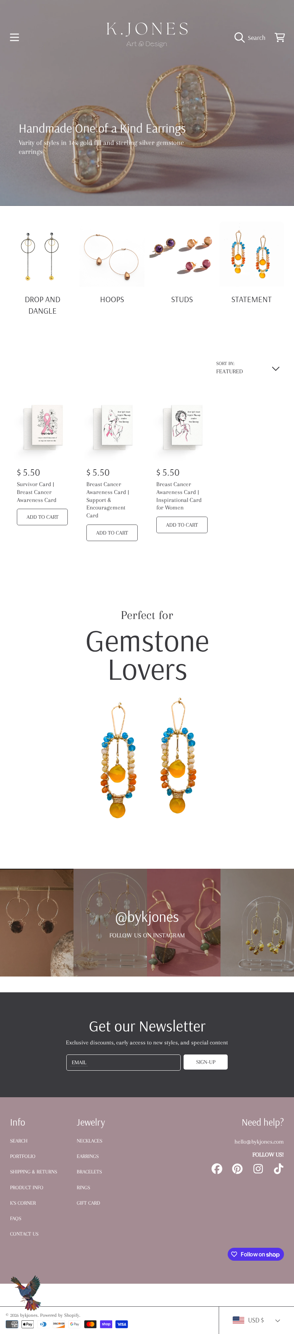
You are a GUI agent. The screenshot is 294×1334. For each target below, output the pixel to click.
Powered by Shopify (59, 1315)
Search (19, 1141)
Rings (83, 1187)
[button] (14, 37)
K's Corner (23, 1203)
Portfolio (22, 1156)
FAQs (15, 1218)
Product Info (26, 1187)
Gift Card (88, 1203)
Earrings (88, 1156)
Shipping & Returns (33, 1171)
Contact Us (24, 1234)
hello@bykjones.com (259, 1141)
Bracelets (89, 1171)
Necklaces (89, 1141)
